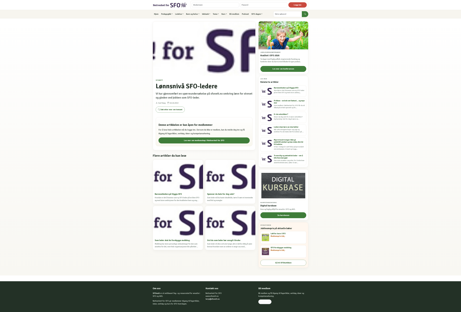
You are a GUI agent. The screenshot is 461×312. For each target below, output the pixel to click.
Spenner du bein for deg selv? (220, 194)
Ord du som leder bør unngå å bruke (223, 240)
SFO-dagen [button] (256, 14)
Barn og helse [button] (192, 14)
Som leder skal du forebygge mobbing (172, 240)
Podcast (245, 14)
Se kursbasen (283, 215)
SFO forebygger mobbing (281, 248)
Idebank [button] (205, 14)
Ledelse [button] (178, 14)
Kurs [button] (223, 14)
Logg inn (297, 5)
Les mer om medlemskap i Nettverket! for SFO (204, 140)
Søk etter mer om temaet (171, 109)
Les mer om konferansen (283, 69)
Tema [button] (215, 14)
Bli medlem (234, 14)
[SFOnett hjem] (170, 5)
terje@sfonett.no (213, 299)
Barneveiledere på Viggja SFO (168, 194)
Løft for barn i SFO (278, 233)
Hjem (156, 14)
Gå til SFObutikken (283, 263)
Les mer (264, 302)
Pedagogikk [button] (166, 14)
